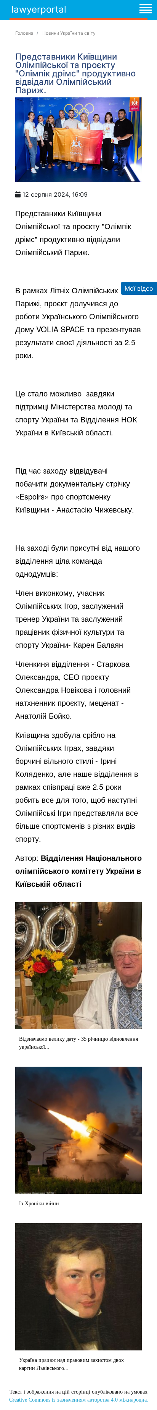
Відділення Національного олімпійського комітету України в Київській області (78, 870)
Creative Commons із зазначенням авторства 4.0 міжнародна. (78, 1400)
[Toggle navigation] (145, 10)
